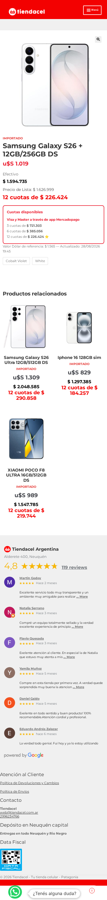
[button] (98, 39)
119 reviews (74, 567)
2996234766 (9, 816)
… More (82, 596)
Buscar (53, 893)
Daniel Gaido (29, 699)
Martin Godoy (30, 578)
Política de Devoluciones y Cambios (29, 783)
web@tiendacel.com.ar (19, 812)
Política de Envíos (14, 791)
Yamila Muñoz (30, 668)
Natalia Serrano (31, 608)
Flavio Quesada (31, 638)
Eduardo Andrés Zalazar (38, 729)
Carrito (82, 889)
